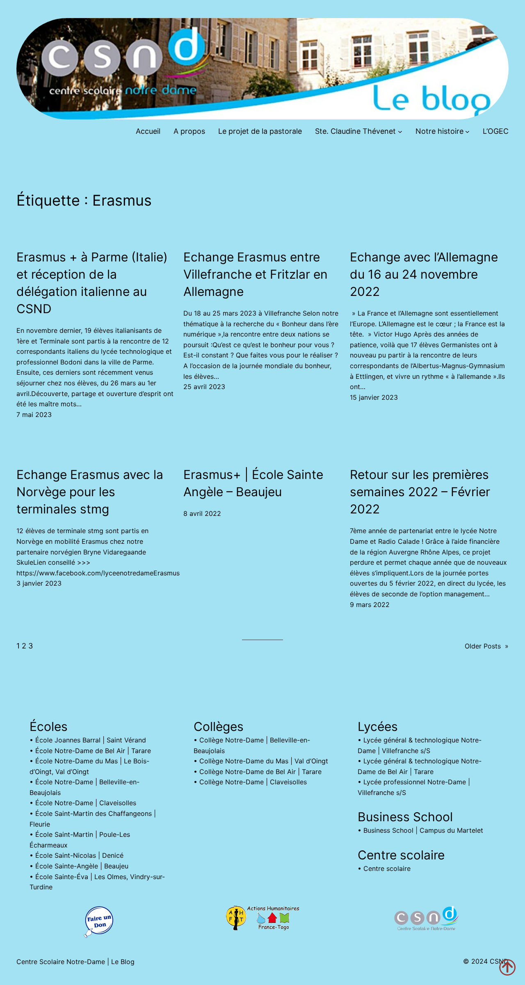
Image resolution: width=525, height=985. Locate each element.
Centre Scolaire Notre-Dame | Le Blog (75, 962)
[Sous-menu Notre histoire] (467, 131)
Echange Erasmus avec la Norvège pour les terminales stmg (89, 491)
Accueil (148, 131)
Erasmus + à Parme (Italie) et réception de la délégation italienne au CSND (92, 283)
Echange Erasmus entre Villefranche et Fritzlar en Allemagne (255, 274)
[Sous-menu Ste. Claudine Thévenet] (400, 131)
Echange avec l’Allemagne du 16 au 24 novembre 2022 (424, 274)
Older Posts (487, 646)
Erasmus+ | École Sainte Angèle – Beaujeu (253, 483)
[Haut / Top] (507, 967)
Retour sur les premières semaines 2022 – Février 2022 (420, 491)
